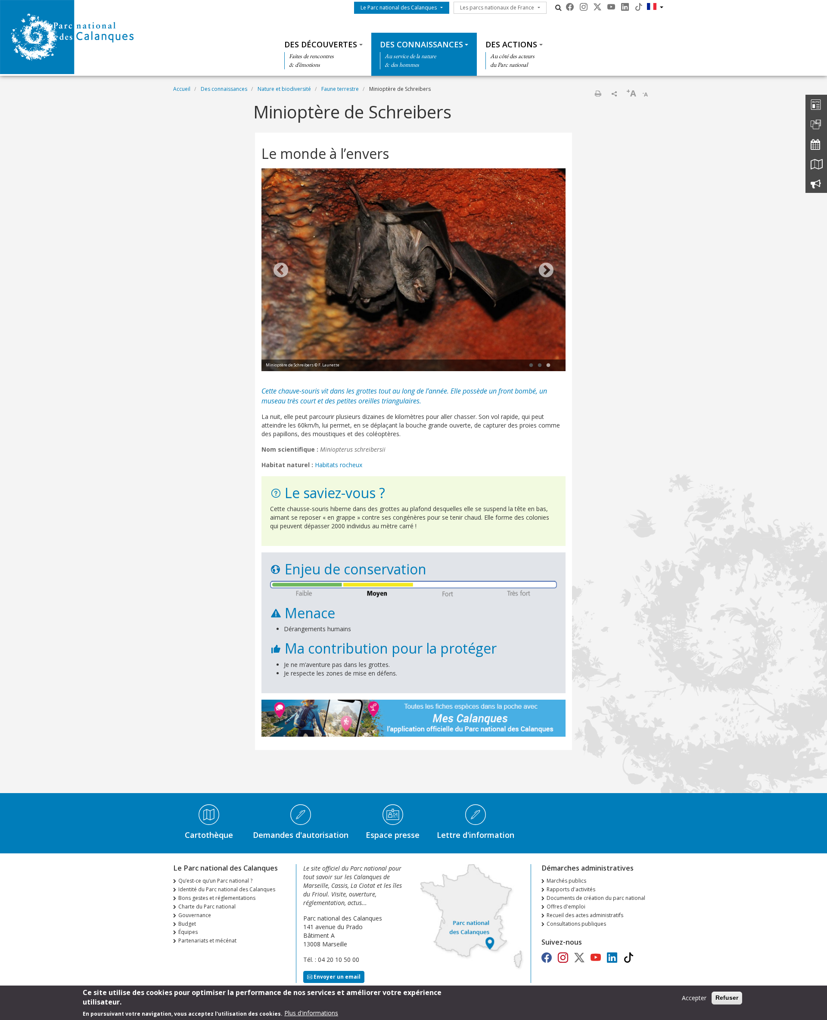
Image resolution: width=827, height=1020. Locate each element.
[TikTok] (639, 7)
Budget (187, 923)
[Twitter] (597, 7)
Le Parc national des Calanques (399, 7)
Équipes (188, 932)
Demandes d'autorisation (300, 835)
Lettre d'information (475, 835)
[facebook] (570, 7)
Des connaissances (421, 44)
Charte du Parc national (207, 906)
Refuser (726, 997)
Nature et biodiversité (284, 89)
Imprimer (598, 93)
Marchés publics (566, 880)
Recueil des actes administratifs (585, 915)
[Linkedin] (625, 7)
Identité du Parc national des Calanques (226, 889)
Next (546, 270)
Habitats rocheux (338, 465)
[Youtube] (611, 7)
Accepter (694, 998)
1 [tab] (531, 365)
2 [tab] (539, 365)
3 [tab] (548, 365)
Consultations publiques (576, 923)
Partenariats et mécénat (207, 940)
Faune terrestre (340, 89)
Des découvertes (320, 44)
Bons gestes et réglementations (216, 898)
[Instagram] (584, 7)
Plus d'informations (311, 1013)
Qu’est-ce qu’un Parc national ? (215, 880)
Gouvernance (194, 915)
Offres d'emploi (566, 906)
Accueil (181, 89)
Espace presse (393, 835)
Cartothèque (209, 835)
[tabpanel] (413, 270)
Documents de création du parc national (596, 898)
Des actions (511, 44)
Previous (280, 270)
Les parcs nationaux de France (497, 7)
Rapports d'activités (571, 889)
